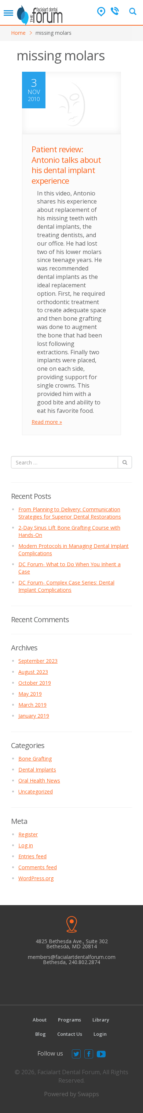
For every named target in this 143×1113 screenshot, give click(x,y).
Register (28, 834)
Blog (40, 1034)
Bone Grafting (35, 758)
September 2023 (38, 660)
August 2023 (33, 671)
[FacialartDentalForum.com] (41, 13)
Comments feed (37, 867)
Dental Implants (37, 769)
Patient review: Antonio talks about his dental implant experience (66, 164)
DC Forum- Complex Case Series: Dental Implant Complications (66, 586)
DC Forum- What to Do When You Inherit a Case (69, 568)
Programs (69, 1019)
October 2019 (34, 682)
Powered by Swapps (71, 1094)
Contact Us (69, 1034)
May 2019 (30, 693)
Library (100, 1019)
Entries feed (32, 856)
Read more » (47, 421)
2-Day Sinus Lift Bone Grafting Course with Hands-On (69, 531)
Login (100, 1034)
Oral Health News (39, 780)
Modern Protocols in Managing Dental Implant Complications (73, 549)
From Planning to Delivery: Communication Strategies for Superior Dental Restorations (69, 513)
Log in (25, 845)
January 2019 (33, 715)
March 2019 (32, 704)
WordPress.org (36, 878)
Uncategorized (35, 791)
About (40, 1019)
